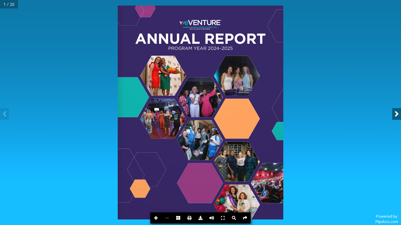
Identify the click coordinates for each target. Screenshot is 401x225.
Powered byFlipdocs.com (386, 219)
